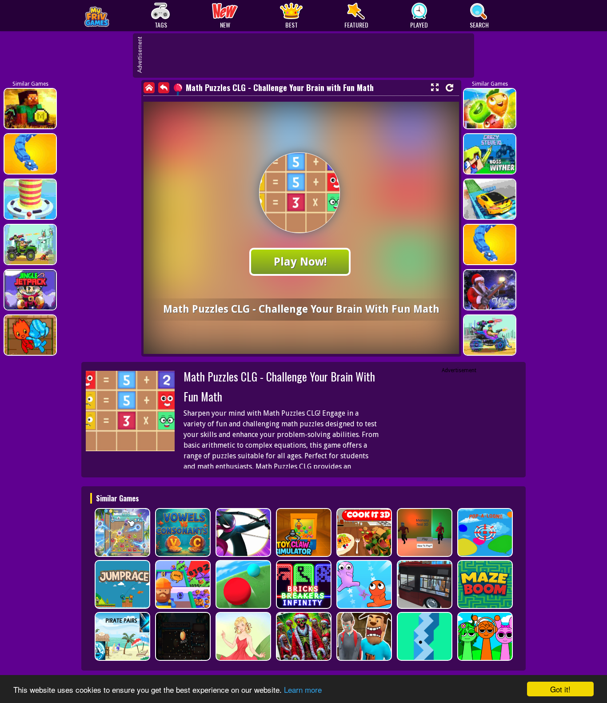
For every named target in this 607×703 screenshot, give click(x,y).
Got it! (560, 689)
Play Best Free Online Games (117, 16)
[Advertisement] (308, 55)
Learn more (303, 689)
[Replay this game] (449, 87)
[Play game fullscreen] (435, 87)
